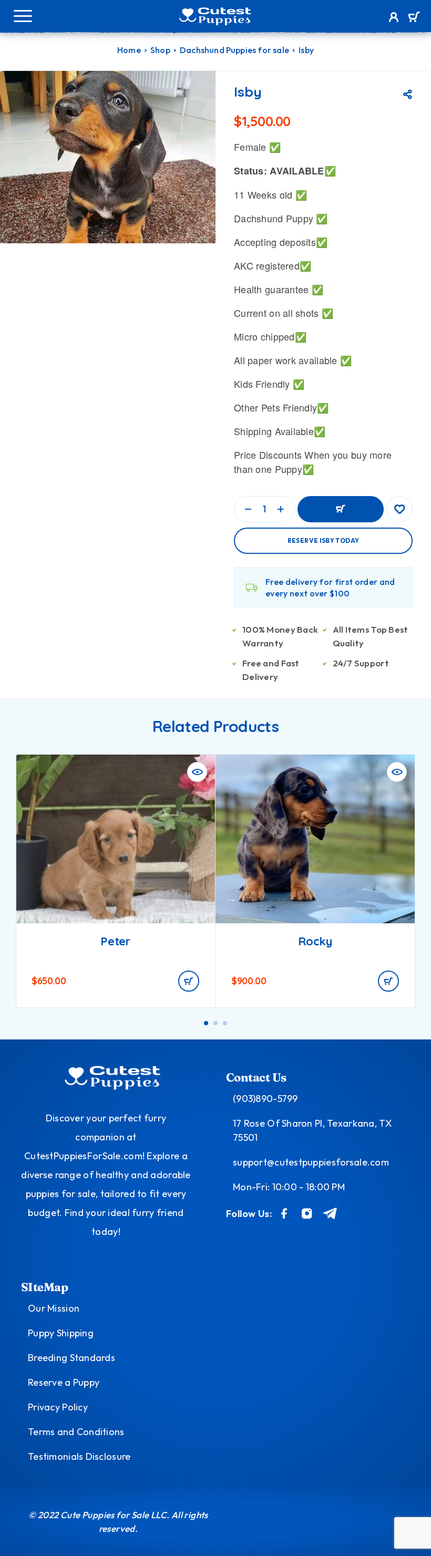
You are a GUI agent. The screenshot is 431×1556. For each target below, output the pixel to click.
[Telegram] (330, 1213)
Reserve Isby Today (323, 540)
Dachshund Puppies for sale (234, 50)
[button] (188, 981)
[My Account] (394, 18)
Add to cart (340, 509)
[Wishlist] (399, 509)
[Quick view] (197, 772)
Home (129, 50)
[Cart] (414, 18)
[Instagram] (307, 1213)
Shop (160, 50)
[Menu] (22, 16)
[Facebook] (284, 1213)
